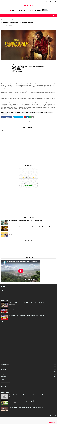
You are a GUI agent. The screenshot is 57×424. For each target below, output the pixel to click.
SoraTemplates (9, 415)
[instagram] (51, 1)
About (6, 1)
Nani (23, 112)
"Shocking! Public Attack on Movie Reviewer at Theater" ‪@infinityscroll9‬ (25, 309)
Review (27, 112)
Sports (8, 382)
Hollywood (28, 369)
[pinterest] (53, 1)
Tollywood (28, 376)
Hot (29, 10)
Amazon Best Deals (28, 364)
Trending (37, 10)
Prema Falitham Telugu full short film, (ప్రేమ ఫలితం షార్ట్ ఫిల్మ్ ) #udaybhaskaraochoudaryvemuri (29, 400)
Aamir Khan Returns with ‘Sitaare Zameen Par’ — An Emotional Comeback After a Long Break (29, 233)
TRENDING (4, 113)
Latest (14, 10)
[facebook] (46, 1)
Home (2, 1)
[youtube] (55, 1)
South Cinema (32, 112)
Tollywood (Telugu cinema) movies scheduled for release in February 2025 (25, 220)
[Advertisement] (28, 204)
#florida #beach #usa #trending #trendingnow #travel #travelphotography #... (26, 394)
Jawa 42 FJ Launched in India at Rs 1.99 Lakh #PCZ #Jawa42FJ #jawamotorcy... (26, 407)
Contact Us (11, 1)
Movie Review (17, 112)
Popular (22, 10)
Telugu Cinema (40, 112)
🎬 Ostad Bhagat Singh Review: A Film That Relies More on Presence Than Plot (26, 315)
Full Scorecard (28, 185)
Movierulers (21, 415)
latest (12, 112)
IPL (28, 371)
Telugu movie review (48, 112)
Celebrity (28, 366)
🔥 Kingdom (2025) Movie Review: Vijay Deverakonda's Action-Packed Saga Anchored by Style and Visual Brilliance (32, 227)
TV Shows (28, 374)
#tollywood (7, 19)
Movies (3, 382)
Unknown (3, 25)
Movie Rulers (28, 5)
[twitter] (48, 1)
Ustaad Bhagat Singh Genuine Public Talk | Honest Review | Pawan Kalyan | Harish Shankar (29, 302)
